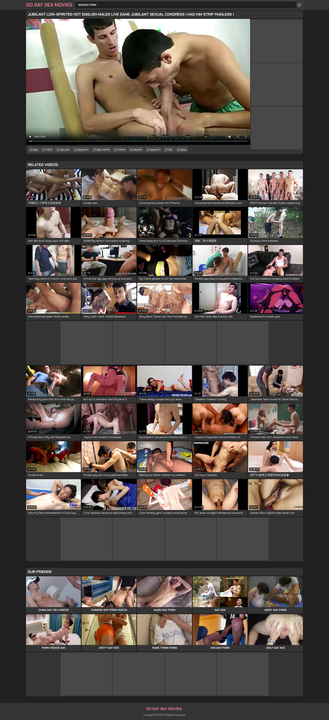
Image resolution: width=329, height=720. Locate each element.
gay (35, 149)
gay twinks (103, 149)
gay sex (65, 149)
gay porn (83, 149)
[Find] (299, 5)
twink (49, 149)
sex (170, 149)
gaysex (137, 149)
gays (183, 149)
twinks (121, 149)
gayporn (155, 149)
